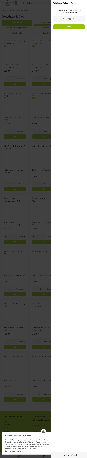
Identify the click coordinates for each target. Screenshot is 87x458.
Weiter (68, 27)
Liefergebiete (74, 455)
